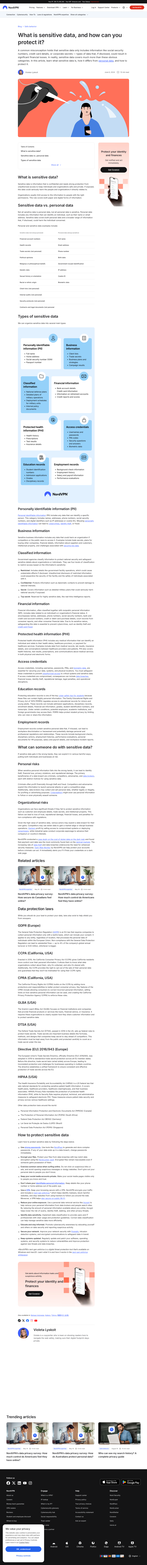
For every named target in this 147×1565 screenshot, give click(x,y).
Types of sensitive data (31, 160)
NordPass (58, 1147)
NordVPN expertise (61, 15)
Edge (106, 1546)
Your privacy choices (83, 1504)
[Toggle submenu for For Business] (82, 7)
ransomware (23, 831)
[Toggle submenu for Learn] (68, 7)
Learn (65, 7)
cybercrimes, (54, 523)
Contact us (79, 1517)
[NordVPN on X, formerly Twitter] (23, 1320)
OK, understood (23, 1549)
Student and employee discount (18, 1517)
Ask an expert (80, 1521)
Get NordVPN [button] (137, 7)
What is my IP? (46, 1504)
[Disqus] (56, 1378)
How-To (32, 15)
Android (53, 1546)
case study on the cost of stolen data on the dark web (61, 839)
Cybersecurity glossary (50, 1508)
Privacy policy (88, 1499)
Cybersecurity (22, 15)
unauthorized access (51, 673)
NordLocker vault (46, 1160)
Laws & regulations (44, 15)
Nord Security (122, 1495)
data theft (38, 845)
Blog (20, 26)
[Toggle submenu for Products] (119, 7)
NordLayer (121, 1499)
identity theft (66, 523)
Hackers (31, 828)
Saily (119, 1521)
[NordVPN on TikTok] (19, 1320)
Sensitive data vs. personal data (34, 156)
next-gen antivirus (41, 1193)
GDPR (55, 932)
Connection (10, 15)
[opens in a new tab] (8, 1483)
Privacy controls (23, 1556)
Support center (81, 1495)
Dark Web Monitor (43, 847)
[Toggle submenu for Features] (44, 7)
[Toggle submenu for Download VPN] (60, 7)
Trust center (45, 1521)
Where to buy (11, 1521)
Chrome (80, 1546)
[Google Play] (131, 1482)
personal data (106, 60)
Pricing (32, 7)
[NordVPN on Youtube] (35, 1320)
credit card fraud (25, 627)
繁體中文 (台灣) (63, 1315)
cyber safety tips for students (71, 695)
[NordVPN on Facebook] (27, 1320)
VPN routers (11, 1508)
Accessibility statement (84, 1512)
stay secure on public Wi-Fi (53, 1198)
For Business (76, 7)
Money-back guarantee (15, 1504)
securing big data (71, 546)
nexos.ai (120, 1525)
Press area (45, 1525)
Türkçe (54, 1315)
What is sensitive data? (31, 151)
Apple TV (132, 1546)
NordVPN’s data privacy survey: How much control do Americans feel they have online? (76, 897)
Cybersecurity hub (48, 1512)
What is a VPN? (47, 1495)
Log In (93, 7)
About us (9, 1495)
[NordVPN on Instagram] (31, 1320)
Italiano (47, 1315)
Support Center (103, 7)
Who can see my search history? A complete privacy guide (117, 1455)
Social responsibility (49, 1517)
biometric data (80, 668)
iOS (66, 1546)
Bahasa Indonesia (37, 1315)
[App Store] (109, 1482)
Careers (16, 1499)
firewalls (75, 1231)
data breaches (82, 676)
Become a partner (47, 1529)
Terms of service (89, 1508)
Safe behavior (31, 26)
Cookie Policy (24, 1542)
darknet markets (83, 842)
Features (39, 7)
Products (114, 7)
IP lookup (44, 1500)
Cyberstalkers (56, 792)
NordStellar (121, 1512)
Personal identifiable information (32, 515)
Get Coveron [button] (34, 1294)
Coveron (120, 1516)
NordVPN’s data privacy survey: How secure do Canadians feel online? (35, 897)
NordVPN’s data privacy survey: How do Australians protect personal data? (72, 1455)
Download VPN (53, 7)
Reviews (9, 1512)
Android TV (119, 1546)
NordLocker (121, 1508)
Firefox (93, 1546)
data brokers (88, 776)
